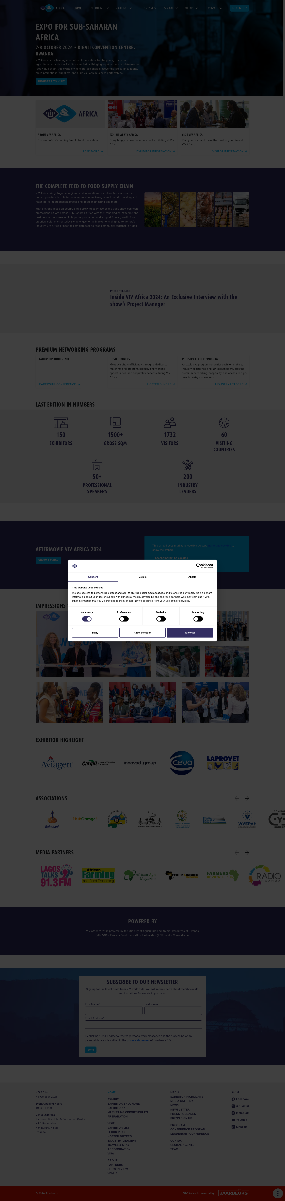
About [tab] (192, 576)
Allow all (190, 632)
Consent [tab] (93, 576)
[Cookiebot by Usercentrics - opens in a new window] (198, 566)
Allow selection (142, 632)
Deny (95, 632)
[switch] (124, 619)
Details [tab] (143, 576)
